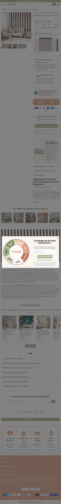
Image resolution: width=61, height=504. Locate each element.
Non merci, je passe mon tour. (45, 260)
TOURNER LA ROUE (44, 257)
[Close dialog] (57, 238)
